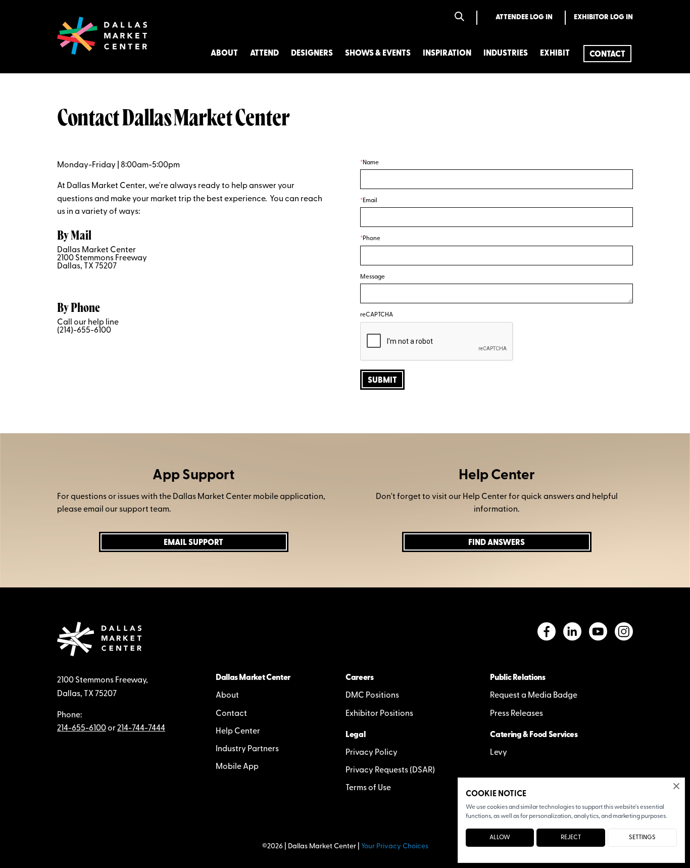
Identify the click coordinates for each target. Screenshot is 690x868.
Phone (371, 239)
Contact (231, 714)
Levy (498, 753)
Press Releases (516, 714)
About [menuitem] (224, 54)
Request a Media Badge (533, 696)
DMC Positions (372, 696)
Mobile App (237, 767)
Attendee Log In (524, 17)
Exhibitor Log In (603, 17)
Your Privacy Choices (394, 846)
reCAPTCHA (376, 315)
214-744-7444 (141, 728)
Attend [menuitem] (264, 54)
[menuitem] (607, 53)
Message (372, 277)
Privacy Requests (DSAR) (390, 770)
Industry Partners (247, 749)
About (227, 696)
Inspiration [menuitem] (447, 54)
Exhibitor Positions (379, 714)
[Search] (459, 17)
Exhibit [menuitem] (555, 54)
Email (370, 201)
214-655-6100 (81, 728)
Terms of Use (368, 788)
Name (371, 163)
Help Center (238, 731)
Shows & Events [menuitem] (378, 54)
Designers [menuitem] (312, 54)
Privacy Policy (372, 753)
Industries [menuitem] (505, 54)
